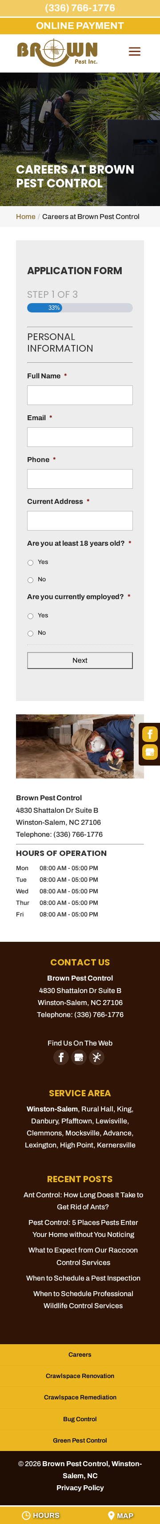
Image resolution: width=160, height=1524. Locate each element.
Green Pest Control (80, 1440)
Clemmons (44, 1133)
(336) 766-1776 (80, 8)
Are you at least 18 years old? (79, 543)
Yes (43, 562)
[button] (134, 58)
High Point (76, 1145)
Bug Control (80, 1419)
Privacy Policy (80, 1488)
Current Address (58, 501)
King (124, 1109)
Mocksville (82, 1133)
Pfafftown (76, 1121)
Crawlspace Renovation (80, 1376)
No (42, 579)
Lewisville (111, 1121)
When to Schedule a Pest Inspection (83, 1278)
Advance (117, 1133)
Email (39, 418)
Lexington (40, 1145)
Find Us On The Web (80, 1043)
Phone (41, 459)
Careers (80, 1354)
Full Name (47, 376)
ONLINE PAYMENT (80, 25)
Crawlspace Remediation (80, 1397)
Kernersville (116, 1145)
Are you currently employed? (79, 596)
